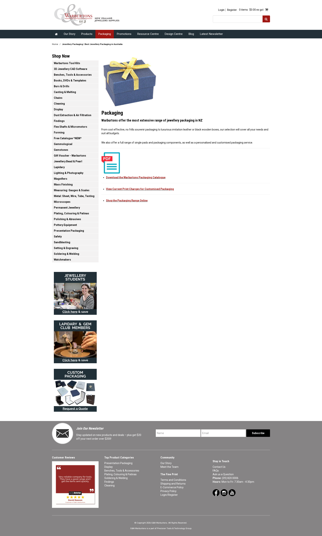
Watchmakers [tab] (62, 259)
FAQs (216, 470)
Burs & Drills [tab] (61, 86)
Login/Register (169, 494)
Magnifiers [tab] (60, 178)
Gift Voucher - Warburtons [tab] (70, 155)
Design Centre (174, 34)
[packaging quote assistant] (75, 389)
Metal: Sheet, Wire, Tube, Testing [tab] (74, 196)
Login (221, 10)
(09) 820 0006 (230, 478)
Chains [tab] (58, 97)
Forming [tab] (59, 132)
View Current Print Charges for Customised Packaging (140, 188)
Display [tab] (58, 109)
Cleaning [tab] (59, 103)
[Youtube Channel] (232, 492)
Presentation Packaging (118, 463)
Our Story (69, 34)
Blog (191, 34)
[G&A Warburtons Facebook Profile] (216, 492)
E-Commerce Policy (172, 487)
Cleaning (109, 485)
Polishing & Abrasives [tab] (67, 219)
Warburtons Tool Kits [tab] (67, 63)
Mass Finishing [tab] (63, 184)
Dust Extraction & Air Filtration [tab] (72, 115)
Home (56, 34)
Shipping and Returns (173, 483)
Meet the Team (169, 466)
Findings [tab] (59, 120)
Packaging (104, 34)
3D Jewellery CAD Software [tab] (70, 68)
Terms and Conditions (173, 479)
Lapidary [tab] (59, 167)
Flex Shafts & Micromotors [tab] (70, 126)
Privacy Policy (168, 491)
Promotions (124, 34)
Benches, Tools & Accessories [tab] (73, 74)
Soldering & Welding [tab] (66, 253)
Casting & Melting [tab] (65, 92)
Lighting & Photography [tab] (68, 172)
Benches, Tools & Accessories (121, 470)
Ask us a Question (223, 474)
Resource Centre (148, 34)
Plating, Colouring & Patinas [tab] (71, 213)
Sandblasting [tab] (62, 242)
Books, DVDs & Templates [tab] (70, 80)
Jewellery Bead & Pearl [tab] (68, 161)
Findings (109, 481)
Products (86, 34)
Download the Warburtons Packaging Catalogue (135, 177)
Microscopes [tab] (62, 201)
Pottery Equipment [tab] (65, 224)
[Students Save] (75, 292)
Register (232, 10)
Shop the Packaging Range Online (127, 200)
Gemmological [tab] (63, 144)
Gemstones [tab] (61, 149)
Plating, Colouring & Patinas (120, 474)
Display (108, 466)
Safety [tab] (58, 236)
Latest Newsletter (211, 34)
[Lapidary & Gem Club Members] (75, 340)
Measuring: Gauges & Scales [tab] (71, 190)
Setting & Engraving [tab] (66, 248)
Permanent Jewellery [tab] (67, 207)
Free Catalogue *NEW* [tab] (68, 138)
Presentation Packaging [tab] (69, 230)
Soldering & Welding (116, 478)
